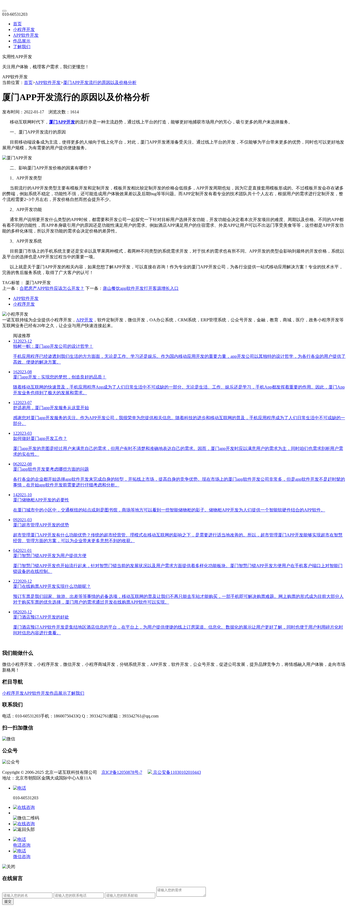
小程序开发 (24, 29)
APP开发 (84, 320)
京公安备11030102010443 (176, 772)
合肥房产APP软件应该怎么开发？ (52, 288)
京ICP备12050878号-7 (121, 772)
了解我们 (21, 46)
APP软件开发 (26, 35)
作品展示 (21, 41)
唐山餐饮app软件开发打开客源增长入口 (141, 288)
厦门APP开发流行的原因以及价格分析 (99, 82)
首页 (17, 23)
